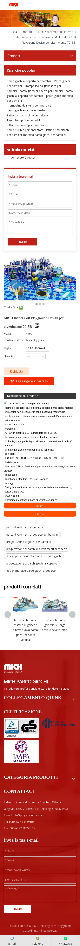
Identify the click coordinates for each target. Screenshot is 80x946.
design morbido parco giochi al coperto (31, 570)
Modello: (9, 334)
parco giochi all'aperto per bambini (41, 91)
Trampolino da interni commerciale (29, 105)
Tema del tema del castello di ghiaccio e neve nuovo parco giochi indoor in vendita (25, 630)
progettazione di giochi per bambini (28, 542)
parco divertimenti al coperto (24, 527)
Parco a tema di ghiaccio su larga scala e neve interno (54, 625)
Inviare (22, 242)
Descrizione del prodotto (22, 396)
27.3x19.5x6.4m (37, 348)
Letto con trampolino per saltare (27, 115)
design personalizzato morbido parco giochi (33, 556)
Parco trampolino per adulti (24, 120)
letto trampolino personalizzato (27, 125)
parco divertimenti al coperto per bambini (32, 534)
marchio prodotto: (14, 340)
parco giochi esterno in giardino (27, 110)
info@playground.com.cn (28, 815)
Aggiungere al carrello (32, 381)
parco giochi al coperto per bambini (29, 81)
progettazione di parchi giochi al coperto (31, 563)
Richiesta (16, 371)
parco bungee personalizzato (25, 130)
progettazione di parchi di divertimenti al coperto (36, 549)
